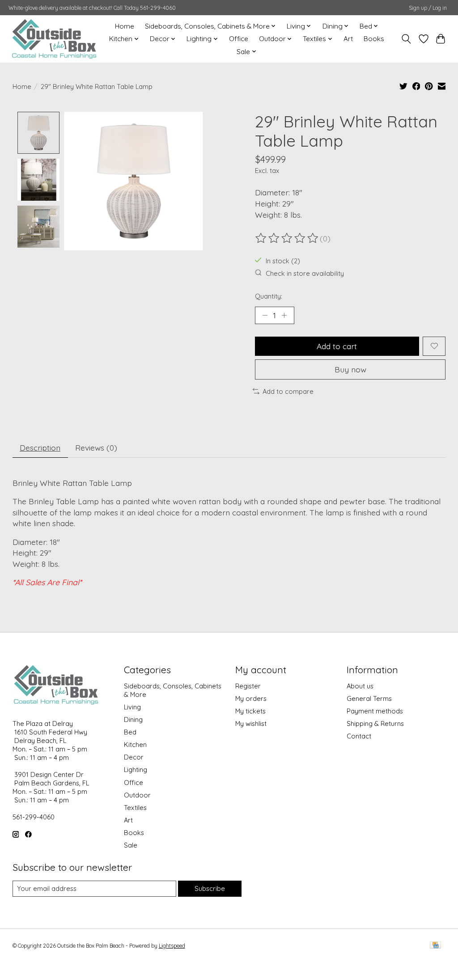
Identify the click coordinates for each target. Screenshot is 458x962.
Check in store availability (305, 273)
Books (374, 38)
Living (132, 707)
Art (348, 38)
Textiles (135, 807)
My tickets (250, 711)
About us (360, 686)
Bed (130, 732)
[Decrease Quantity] (265, 315)
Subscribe (210, 888)
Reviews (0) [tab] (96, 447)
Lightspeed (172, 945)
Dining (133, 719)
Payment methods (375, 711)
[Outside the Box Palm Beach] (54, 38)
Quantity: (268, 296)
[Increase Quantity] (284, 315)
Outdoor (137, 795)
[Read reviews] (287, 238)
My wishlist (251, 723)
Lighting (135, 769)
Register (248, 686)
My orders (251, 698)
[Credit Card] (435, 945)
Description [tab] (40, 447)
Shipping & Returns (375, 723)
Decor (134, 757)
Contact (359, 736)
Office (238, 38)
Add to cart (337, 346)
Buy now (350, 369)
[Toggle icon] (405, 39)
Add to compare (288, 391)
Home (124, 26)
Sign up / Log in (428, 7)
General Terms (369, 698)
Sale (130, 845)
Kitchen (135, 744)
